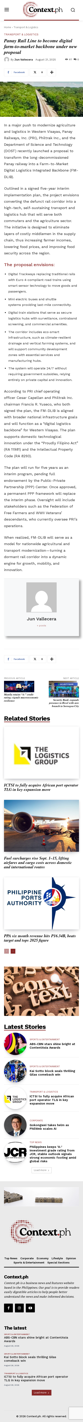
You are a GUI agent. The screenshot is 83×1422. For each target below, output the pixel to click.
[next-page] (13, 951)
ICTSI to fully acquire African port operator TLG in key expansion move (41, 787)
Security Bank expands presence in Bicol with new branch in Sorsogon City (64, 703)
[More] (52, 72)
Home (7, 27)
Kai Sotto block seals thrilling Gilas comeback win (52, 1072)
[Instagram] (19, 1308)
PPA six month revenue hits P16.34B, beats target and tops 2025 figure (40, 938)
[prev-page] (6, 951)
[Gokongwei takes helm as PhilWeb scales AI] (15, 1125)
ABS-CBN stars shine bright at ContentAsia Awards (52, 1045)
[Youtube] (30, 1308)
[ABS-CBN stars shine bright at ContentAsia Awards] (15, 1044)
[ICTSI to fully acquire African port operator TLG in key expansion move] (41, 752)
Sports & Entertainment (45, 1039)
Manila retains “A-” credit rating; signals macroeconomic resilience (21, 697)
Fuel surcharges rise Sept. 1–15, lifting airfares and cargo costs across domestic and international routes (38, 862)
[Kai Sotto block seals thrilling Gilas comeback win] (15, 1071)
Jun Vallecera (23, 59)
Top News (36, 1142)
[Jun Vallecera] (7, 59)
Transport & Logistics (26, 27)
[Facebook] (8, 1308)
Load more (40, 1170)
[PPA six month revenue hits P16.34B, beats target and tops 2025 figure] (41, 903)
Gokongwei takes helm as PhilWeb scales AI (49, 1126)
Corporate (36, 1121)
